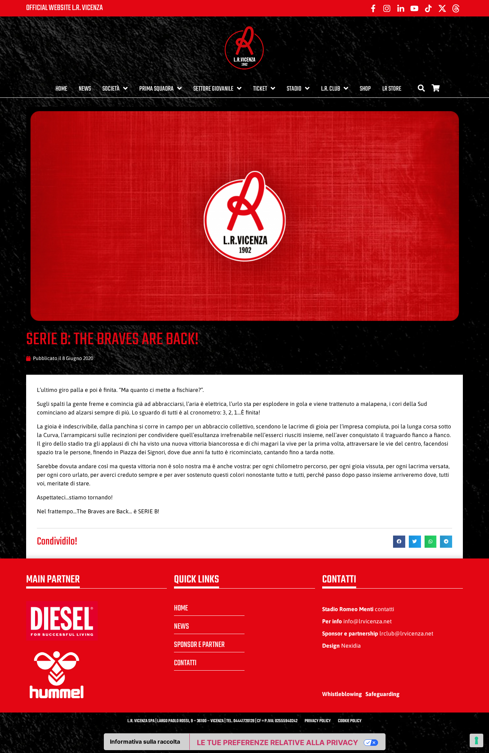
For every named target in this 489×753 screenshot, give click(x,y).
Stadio (294, 89)
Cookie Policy (350, 721)
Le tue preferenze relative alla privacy (277, 742)
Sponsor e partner (199, 645)
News (85, 89)
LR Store (391, 89)
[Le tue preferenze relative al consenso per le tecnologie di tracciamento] (476, 740)
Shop (365, 89)
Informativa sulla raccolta (145, 741)
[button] (399, 542)
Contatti (185, 663)
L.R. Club (330, 89)
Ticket (260, 89)
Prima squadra (156, 89)
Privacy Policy (318, 721)
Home (61, 89)
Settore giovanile (213, 89)
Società (111, 89)
